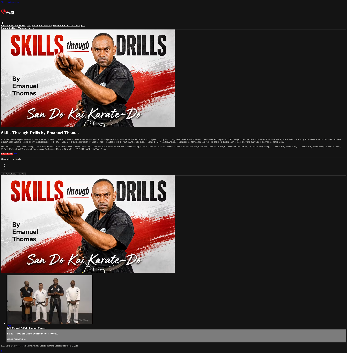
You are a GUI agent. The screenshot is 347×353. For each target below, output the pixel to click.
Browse (5, 25)
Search (12, 25)
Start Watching (71, 25)
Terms (29, 346)
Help (24, 346)
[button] (2, 23)
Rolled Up (21, 25)
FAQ (29, 25)
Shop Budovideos (13, 346)
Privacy (35, 346)
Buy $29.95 (7, 154)
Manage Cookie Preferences (59, 346)
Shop (49, 25)
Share (15, 154)
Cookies (43, 346)
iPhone (35, 25)
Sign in (81, 25)
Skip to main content (10, 2)
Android (43, 25)
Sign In (31, 28)
